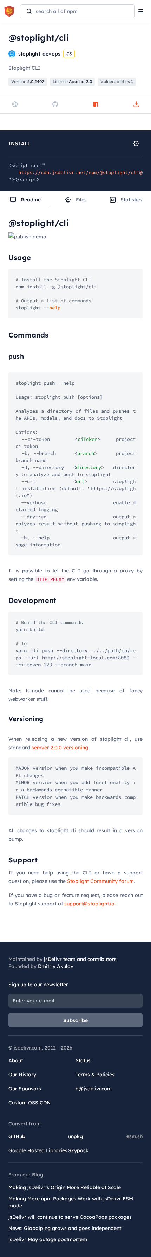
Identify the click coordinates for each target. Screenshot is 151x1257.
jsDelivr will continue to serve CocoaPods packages (70, 1217)
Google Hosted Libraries (37, 1150)
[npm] (96, 104)
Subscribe (75, 1020)
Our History (22, 1074)
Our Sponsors (24, 1088)
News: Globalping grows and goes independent (64, 1228)
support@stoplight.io (89, 903)
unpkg (75, 1136)
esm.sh (134, 1136)
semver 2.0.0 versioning (60, 747)
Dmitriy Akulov (55, 966)
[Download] (136, 104)
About (15, 1060)
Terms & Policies (95, 1074)
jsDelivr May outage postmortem (47, 1239)
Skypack (78, 1150)
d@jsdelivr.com (94, 1088)
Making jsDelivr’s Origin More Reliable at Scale (64, 1187)
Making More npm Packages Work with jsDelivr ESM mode (70, 1202)
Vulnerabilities (116, 81)
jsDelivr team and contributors (80, 959)
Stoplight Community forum (100, 881)
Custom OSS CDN (29, 1102)
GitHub (16, 1136)
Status (83, 1060)
